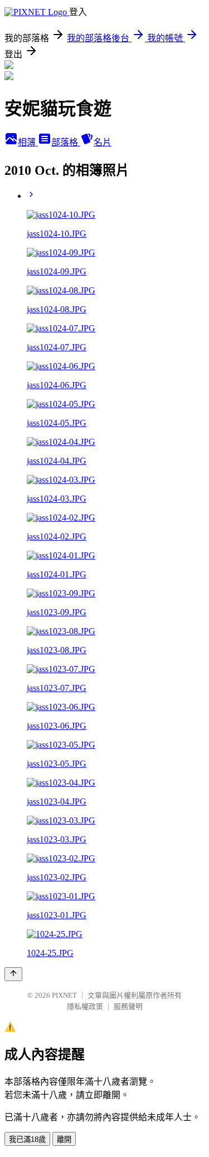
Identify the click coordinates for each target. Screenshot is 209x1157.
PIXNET (64, 995)
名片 (102, 142)
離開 (64, 1139)
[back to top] (13, 974)
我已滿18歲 (27, 1139)
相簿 (28, 142)
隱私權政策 (85, 1006)
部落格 (65, 142)
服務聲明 (128, 1006)
